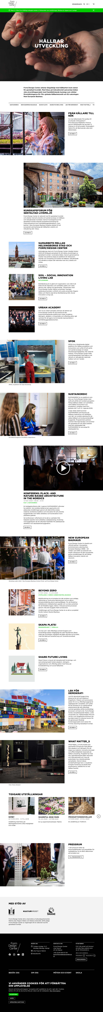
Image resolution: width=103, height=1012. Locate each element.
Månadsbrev (79, 955)
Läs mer (71, 133)
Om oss (34, 973)
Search (84, 4)
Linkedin (23, 954)
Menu (93, 4)
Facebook (10, 954)
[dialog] (51, 992)
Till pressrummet (75, 857)
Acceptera (13, 994)
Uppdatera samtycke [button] (17, 1002)
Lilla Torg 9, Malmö (39, 951)
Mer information (55, 991)
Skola (79, 973)
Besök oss (14, 973)
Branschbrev (89, 955)
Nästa (98, 816)
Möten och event (62, 973)
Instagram (14, 954)
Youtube (18, 954)
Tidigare (4, 816)
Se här (27, 527)
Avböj (12, 998)
